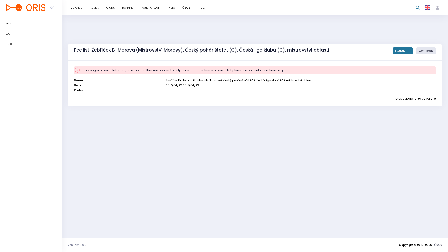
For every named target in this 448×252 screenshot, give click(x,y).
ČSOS (438, 245)
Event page (426, 50)
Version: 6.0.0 (77, 245)
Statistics (401, 50)
